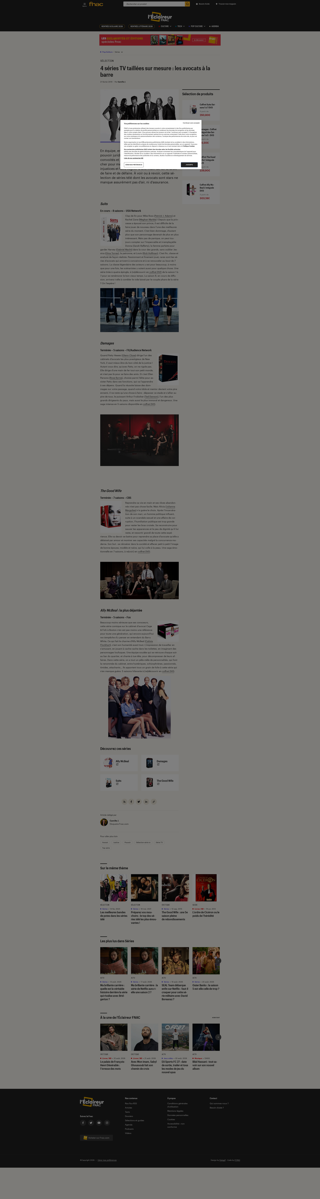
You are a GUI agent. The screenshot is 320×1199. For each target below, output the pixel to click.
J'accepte (189, 164)
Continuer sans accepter (191, 123)
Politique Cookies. (188, 146)
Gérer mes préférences (133, 164)
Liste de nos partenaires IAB (133, 158)
